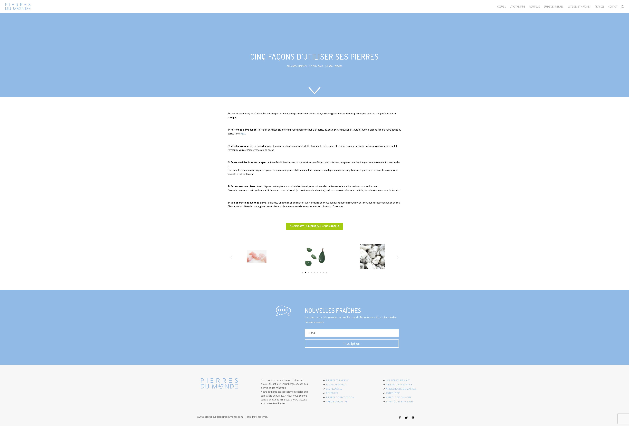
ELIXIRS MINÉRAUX (336, 384)
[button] (314, 226)
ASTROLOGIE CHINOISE (398, 397)
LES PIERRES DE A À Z (398, 380)
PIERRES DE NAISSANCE (399, 384)
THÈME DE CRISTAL (336, 401)
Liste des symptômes (579, 6)
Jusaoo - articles (333, 65)
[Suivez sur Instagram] (413, 417)
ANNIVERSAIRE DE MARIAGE (401, 388)
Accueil (501, 6)
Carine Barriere (299, 65)
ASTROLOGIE (393, 393)
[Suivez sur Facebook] (399, 417)
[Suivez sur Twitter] (406, 417)
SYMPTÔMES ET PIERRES (399, 401)
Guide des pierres (553, 6)
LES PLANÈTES (334, 388)
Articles (599, 6)
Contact (613, 6)
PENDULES (332, 393)
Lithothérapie (517, 6)
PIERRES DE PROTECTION (340, 397)
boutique (534, 6)
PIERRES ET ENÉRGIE (337, 380)
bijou (242, 133)
